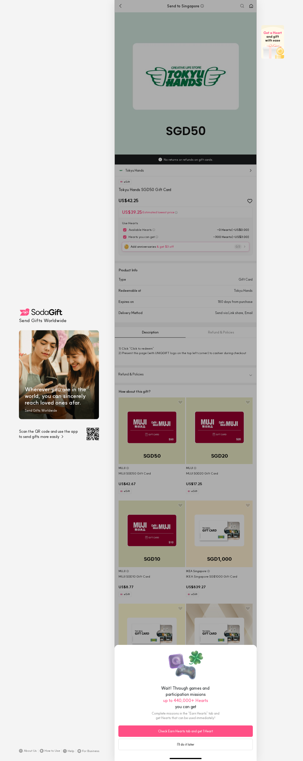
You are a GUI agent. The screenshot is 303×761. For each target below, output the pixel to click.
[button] (28, 750)
